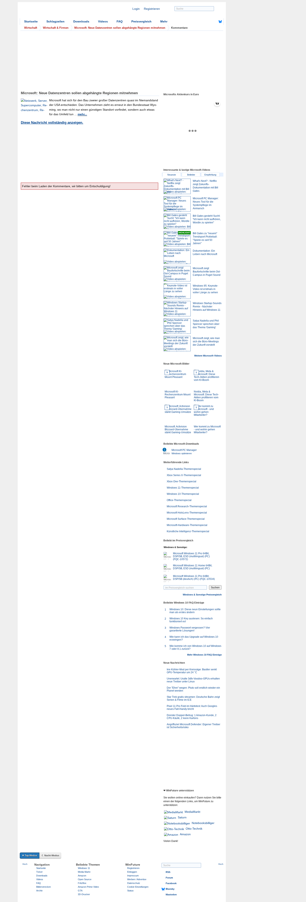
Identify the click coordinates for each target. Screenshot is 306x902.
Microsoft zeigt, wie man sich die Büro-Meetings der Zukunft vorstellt (206, 341)
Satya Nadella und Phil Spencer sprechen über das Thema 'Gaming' (206, 324)
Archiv (39, 890)
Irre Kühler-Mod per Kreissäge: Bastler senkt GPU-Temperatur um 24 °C (192, 671)
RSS (168, 872)
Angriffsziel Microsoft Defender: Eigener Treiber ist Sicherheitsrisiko (193, 726)
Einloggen (132, 872)
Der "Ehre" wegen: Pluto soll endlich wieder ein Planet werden (193, 689)
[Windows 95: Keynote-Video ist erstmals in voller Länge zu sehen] (177, 291)
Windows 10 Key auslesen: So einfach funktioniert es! (191, 620)
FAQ (120, 21)
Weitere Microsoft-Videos (208, 355)
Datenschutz (133, 883)
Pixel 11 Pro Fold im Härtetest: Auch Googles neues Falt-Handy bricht (192, 707)
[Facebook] (213, 22)
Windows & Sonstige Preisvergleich (202, 594)
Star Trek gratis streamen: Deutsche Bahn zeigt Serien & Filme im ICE (193, 698)
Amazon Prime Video (88, 887)
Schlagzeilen (55, 21)
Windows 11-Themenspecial (183, 487)
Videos (103, 21)
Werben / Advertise (136, 879)
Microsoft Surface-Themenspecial (186, 518)
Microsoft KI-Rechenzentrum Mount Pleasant (177, 385)
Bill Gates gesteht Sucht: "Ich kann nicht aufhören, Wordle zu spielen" (207, 219)
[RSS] (207, 22)
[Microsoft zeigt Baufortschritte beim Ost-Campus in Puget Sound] (177, 273)
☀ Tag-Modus (29, 855)
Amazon (185, 834)
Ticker (39, 872)
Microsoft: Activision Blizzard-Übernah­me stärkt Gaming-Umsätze (178, 420)
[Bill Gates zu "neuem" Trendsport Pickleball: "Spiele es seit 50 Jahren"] (177, 238)
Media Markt (84, 872)
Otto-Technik (194, 828)
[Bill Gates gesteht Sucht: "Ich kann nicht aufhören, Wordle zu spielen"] (177, 221)
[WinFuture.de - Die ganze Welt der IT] (55, 11)
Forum (169, 877)
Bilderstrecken (43, 887)
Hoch (24, 864)
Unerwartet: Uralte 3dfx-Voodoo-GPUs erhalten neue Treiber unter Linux (193, 680)
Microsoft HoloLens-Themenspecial (187, 512)
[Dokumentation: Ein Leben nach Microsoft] (177, 256)
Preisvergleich (141, 21)
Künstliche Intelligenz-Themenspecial (188, 531)
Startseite (31, 21)
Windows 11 (84, 868)
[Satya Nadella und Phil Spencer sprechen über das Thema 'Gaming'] (177, 326)
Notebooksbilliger (203, 823)
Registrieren (152, 8)
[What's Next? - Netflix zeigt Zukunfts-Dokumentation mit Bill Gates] (177, 186)
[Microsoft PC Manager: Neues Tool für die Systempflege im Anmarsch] (177, 203)
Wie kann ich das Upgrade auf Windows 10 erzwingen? (193, 638)
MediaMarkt (192, 811)
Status (130, 890)
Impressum (133, 875)
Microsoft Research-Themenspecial (187, 506)
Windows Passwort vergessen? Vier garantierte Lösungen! (189, 629)
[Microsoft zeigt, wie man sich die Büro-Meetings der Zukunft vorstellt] (177, 343)
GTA (80, 890)
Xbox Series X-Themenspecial (184, 475)
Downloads (81, 21)
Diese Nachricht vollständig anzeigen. (52, 123)
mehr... (82, 114)
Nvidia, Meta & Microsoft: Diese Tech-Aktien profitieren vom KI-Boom (206, 386)
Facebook (171, 883)
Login (136, 8)
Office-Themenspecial (179, 500)
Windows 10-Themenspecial (183, 493)
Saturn (182, 817)
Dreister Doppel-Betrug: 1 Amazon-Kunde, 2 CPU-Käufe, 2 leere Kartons (191, 717)
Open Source (84, 879)
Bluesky (170, 889)
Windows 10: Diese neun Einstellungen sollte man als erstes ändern (195, 611)
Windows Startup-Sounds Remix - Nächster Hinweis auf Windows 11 (207, 306)
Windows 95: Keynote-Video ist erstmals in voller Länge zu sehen (205, 289)
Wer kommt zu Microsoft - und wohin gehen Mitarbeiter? (207, 420)
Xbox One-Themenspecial (181, 481)
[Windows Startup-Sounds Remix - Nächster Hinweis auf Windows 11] (177, 308)
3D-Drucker (84, 894)
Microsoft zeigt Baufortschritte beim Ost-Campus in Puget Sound (206, 271)
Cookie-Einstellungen (137, 887)
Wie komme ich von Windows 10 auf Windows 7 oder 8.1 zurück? (195, 647)
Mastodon (171, 894)
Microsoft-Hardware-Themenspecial (187, 525)
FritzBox (82, 883)
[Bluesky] (220, 21)
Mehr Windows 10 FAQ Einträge (204, 654)
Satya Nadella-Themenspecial (184, 469)
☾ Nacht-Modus (50, 855)
